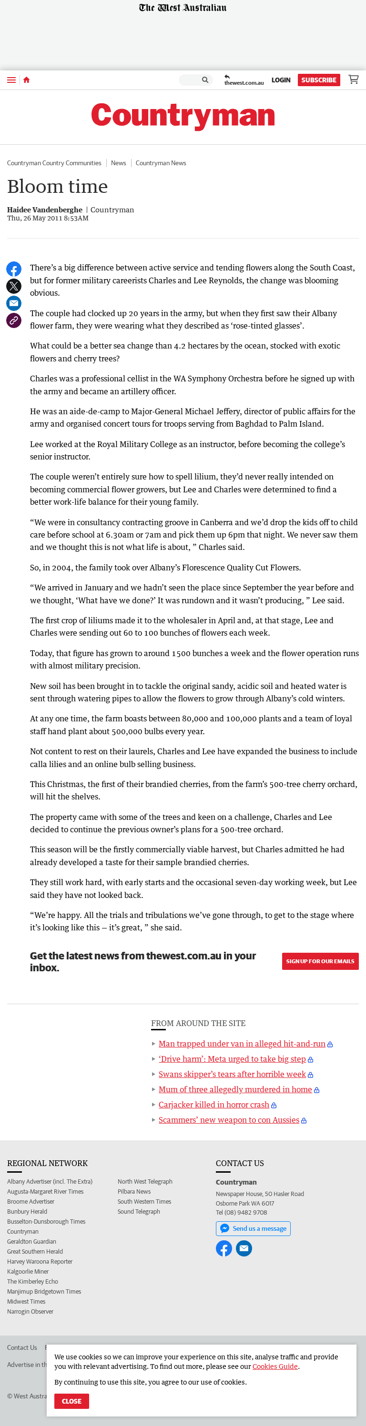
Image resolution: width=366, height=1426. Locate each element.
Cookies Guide (275, 1366)
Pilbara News (134, 1191)
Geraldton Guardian (31, 1241)
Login (281, 80)
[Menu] (11, 79)
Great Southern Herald (35, 1251)
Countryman (23, 1231)
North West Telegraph (145, 1181)
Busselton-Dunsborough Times (46, 1221)
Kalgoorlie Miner (28, 1271)
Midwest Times (26, 1301)
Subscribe (319, 80)
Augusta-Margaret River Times (45, 1191)
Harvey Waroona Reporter (39, 1261)
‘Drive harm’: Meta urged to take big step (232, 1059)
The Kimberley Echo (32, 1281)
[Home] (26, 80)
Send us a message (259, 1228)
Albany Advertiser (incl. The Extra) (49, 1181)
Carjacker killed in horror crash (214, 1104)
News (118, 163)
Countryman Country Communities (54, 163)
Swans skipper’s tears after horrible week (232, 1074)
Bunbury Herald (27, 1211)
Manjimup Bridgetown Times (44, 1291)
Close (71, 1401)
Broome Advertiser (30, 1201)
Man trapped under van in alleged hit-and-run (242, 1043)
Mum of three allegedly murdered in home (235, 1089)
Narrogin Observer (30, 1311)
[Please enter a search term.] (205, 80)
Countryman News (161, 163)
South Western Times (144, 1201)
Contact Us (22, 1347)
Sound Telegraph (139, 1211)
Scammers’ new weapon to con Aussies (229, 1120)
